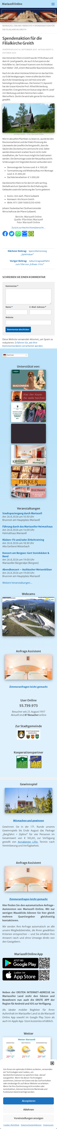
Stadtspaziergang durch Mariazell (22, 513)
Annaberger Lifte (28, 841)
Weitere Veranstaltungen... (17, 582)
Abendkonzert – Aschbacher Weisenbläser (27, 569)
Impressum (48, 1125)
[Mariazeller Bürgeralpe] (22, 772)
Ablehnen (28, 1109)
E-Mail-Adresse (37, 307)
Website (9, 317)
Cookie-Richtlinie (11, 1125)
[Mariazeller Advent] (35, 772)
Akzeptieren (28, 1100)
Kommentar (12, 286)
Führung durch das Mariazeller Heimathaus (27, 526)
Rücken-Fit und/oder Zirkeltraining (23, 539)
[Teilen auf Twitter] (12, 235)
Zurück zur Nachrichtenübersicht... (29, 227)
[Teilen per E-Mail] (25, 235)
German (10, 355)
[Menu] (53, 4)
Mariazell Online (12, 4)
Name (9, 307)
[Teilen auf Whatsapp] (18, 235)
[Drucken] (31, 235)
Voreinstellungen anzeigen (28, 1118)
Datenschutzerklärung (31, 1125)
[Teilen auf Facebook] (5, 235)
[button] (52, 1063)
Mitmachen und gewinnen (28, 820)
